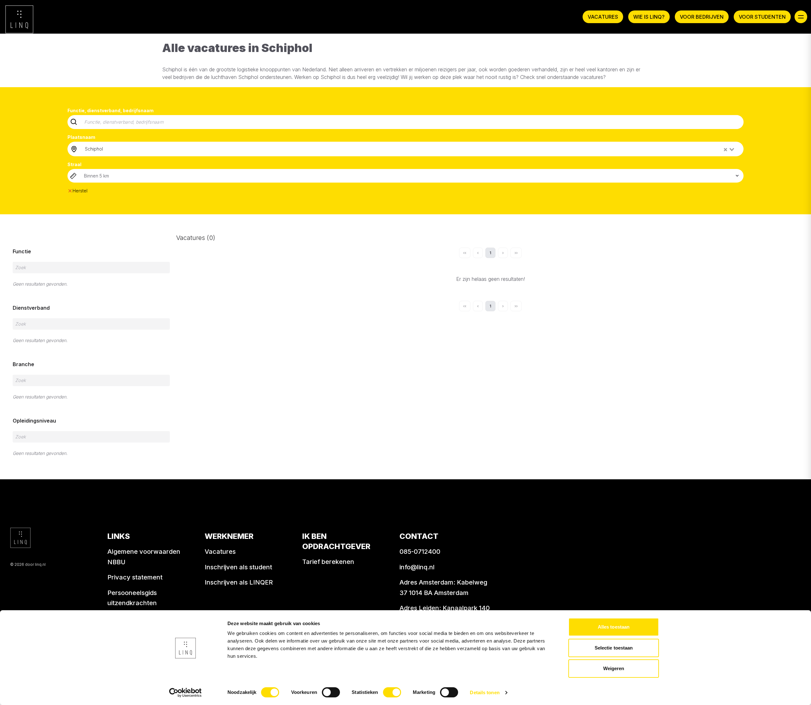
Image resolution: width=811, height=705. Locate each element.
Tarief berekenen (328, 562)
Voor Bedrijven (702, 17)
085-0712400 (419, 551)
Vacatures (603, 17)
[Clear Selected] (725, 149)
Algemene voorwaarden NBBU (143, 557)
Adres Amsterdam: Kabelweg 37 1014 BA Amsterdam (443, 588)
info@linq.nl (417, 567)
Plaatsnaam (81, 137)
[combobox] (410, 149)
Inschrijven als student (238, 567)
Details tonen (484, 692)
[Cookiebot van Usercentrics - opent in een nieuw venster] (185, 692)
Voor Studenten (762, 17)
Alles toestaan (613, 627)
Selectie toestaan (614, 647)
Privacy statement (135, 577)
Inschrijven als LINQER (239, 582)
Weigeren (613, 668)
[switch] (331, 692)
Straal (74, 164)
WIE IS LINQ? (649, 17)
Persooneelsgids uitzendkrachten (132, 598)
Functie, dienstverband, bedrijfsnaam (110, 110)
